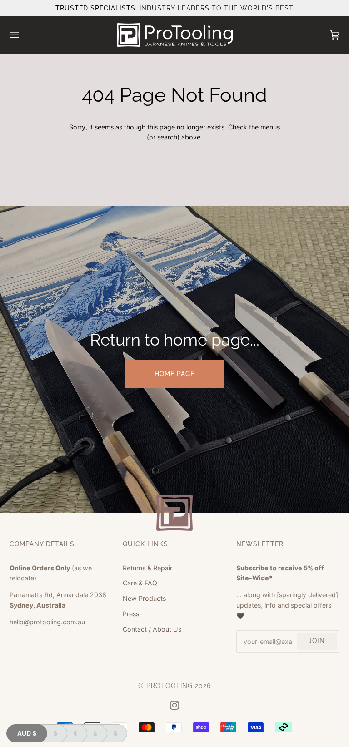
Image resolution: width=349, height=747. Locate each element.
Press (131, 614)
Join (317, 640)
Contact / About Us (152, 629)
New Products (144, 598)
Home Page (174, 373)
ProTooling (169, 685)
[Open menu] (23, 35)
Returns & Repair (147, 568)
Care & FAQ (140, 583)
